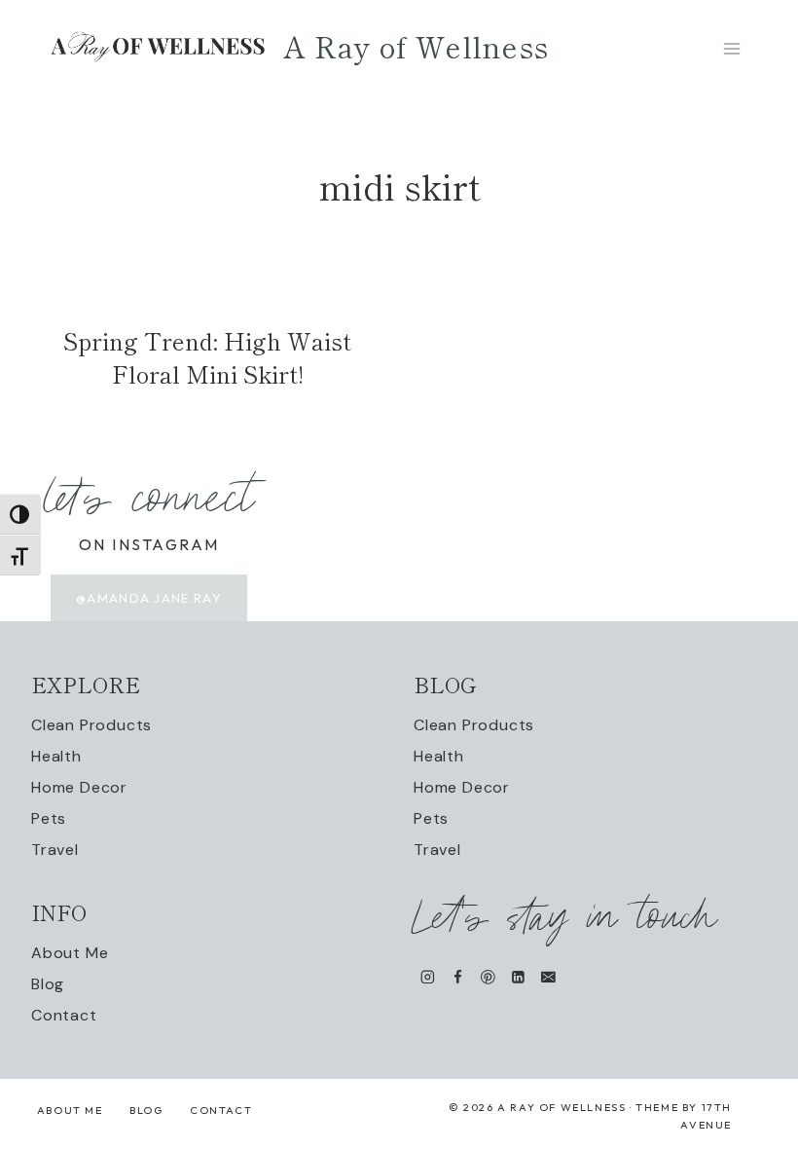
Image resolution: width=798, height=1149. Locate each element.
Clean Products (91, 725)
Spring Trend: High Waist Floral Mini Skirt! (207, 356)
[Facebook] (458, 977)
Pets (48, 818)
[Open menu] (731, 48)
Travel (55, 849)
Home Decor (79, 787)
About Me (69, 953)
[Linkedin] (518, 977)
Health (56, 756)
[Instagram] (428, 977)
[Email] (548, 977)
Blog (47, 984)
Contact (64, 1015)
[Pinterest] (488, 977)
